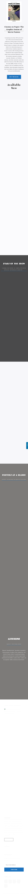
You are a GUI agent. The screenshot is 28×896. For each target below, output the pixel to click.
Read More (9, 839)
